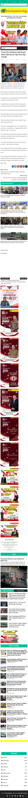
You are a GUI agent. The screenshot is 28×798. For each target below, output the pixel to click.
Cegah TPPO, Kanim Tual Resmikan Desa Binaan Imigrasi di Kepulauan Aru (16, 719)
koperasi (5, 763)
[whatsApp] (5, 1)
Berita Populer (7, 590)
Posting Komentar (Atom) (13, 280)
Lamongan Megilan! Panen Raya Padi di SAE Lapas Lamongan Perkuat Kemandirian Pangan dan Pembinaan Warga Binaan (13, 212)
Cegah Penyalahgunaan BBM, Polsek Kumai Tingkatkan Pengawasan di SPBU (13, 196)
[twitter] (7, 2)
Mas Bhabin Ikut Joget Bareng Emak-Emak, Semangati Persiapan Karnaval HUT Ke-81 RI (17, 690)
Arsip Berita (20, 590)
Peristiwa (5, 779)
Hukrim (5, 757)
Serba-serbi (4, 61)
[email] (20, 2)
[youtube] (23, 2)
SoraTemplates (9, 793)
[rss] (18, 2)
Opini (4, 770)
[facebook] (10, 2)
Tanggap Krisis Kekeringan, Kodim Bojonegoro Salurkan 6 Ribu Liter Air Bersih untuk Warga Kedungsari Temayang (17, 712)
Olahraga (5, 766)
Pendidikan (5, 776)
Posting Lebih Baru (5, 278)
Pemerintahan (6, 773)
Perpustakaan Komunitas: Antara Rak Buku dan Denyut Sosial (12, 559)
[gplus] (12, 2)
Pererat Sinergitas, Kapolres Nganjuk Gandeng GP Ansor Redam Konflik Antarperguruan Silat (17, 625)
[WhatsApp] (5, 795)
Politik (4, 782)
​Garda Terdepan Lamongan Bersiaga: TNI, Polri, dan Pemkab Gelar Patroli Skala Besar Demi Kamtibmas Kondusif (12, 227)
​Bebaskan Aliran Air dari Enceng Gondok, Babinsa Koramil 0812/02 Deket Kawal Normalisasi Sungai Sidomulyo (13, 242)
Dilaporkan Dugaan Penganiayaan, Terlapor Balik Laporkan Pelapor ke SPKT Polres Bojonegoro (17, 726)
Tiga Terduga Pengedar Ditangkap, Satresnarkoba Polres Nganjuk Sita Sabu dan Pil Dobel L (17, 610)
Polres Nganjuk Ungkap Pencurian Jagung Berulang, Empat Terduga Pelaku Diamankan (17, 697)
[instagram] (15, 2)
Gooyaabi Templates (23, 793)
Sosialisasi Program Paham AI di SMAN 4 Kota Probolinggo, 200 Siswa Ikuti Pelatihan (17, 704)
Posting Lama (23, 278)
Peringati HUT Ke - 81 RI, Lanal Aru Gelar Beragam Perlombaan (17, 603)
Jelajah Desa (6, 760)
